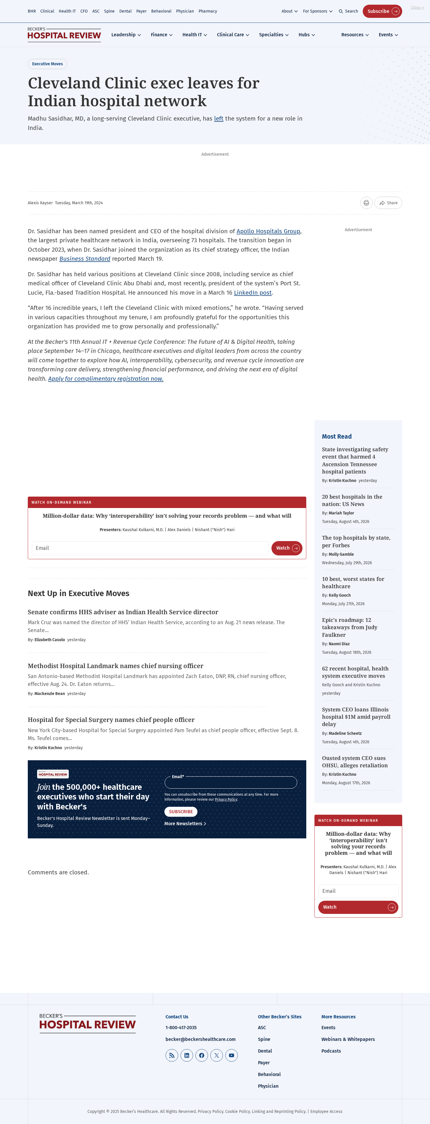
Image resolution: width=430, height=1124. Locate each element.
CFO (84, 11)
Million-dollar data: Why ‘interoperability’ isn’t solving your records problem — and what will (167, 515)
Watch (283, 548)
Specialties (271, 34)
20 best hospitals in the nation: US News (352, 500)
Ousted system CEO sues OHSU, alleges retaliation (355, 761)
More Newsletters (183, 823)
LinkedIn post (253, 292)
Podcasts (331, 1051)
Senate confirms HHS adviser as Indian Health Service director (123, 612)
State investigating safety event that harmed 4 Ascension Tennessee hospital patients (355, 460)
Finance (159, 34)
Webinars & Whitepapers (348, 1039)
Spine (109, 11)
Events (386, 34)
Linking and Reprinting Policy (278, 1111)
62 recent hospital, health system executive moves (355, 672)
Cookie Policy (237, 1111)
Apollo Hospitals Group (268, 231)
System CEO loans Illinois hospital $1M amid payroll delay (356, 716)
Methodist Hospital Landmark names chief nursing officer (116, 666)
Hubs (304, 34)
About (287, 11)
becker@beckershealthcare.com (201, 1039)
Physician (185, 11)
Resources (352, 34)
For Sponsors (315, 11)
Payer (141, 11)
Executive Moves (47, 63)
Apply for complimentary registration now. (106, 378)
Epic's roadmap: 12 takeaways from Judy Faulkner (349, 627)
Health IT (67, 11)
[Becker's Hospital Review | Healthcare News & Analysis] (64, 35)
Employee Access (326, 1111)
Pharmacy (208, 11)
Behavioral (161, 11)
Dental (125, 11)
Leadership (123, 34)
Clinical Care (230, 34)
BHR (32, 11)
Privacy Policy (226, 799)
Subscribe (378, 11)
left (218, 118)
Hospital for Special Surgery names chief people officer (111, 719)
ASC (95, 11)
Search (351, 11)
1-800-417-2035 (181, 1027)
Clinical (47, 11)
